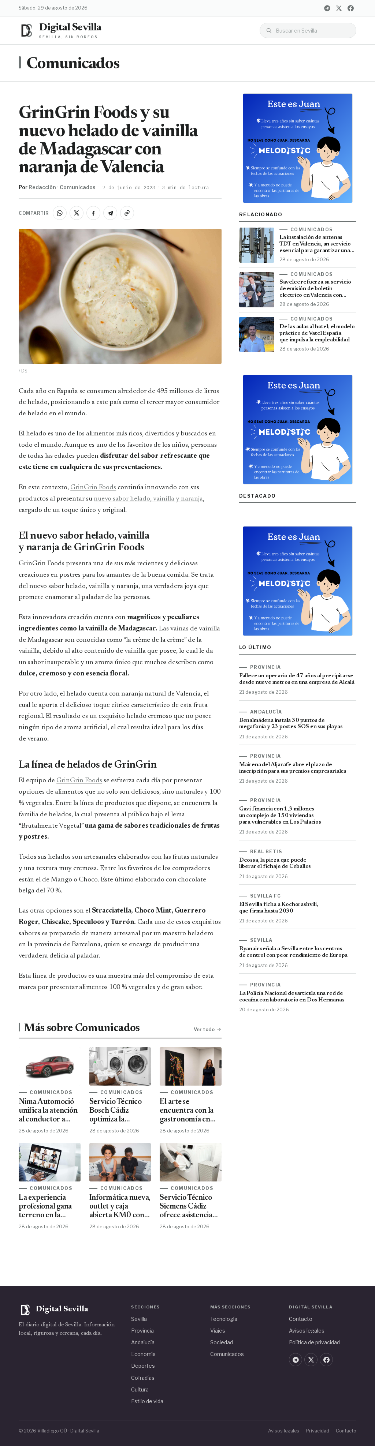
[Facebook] (350, 8)
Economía (143, 1354)
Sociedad (221, 1342)
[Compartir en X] (76, 213)
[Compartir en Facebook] (93, 213)
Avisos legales (306, 1330)
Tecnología (223, 1319)
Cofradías (143, 1378)
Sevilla (139, 1319)
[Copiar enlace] (127, 213)
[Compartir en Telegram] (110, 213)
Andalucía (143, 1342)
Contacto (300, 1319)
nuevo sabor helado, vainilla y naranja (148, 498)
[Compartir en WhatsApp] (60, 213)
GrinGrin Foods (93, 487)
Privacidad (317, 1431)
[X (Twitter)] (339, 8)
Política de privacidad (314, 1342)
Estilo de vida (147, 1401)
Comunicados (72, 64)
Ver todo (204, 1029)
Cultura (140, 1389)
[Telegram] (327, 8)
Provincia (142, 1330)
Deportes (143, 1366)
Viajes (217, 1330)
